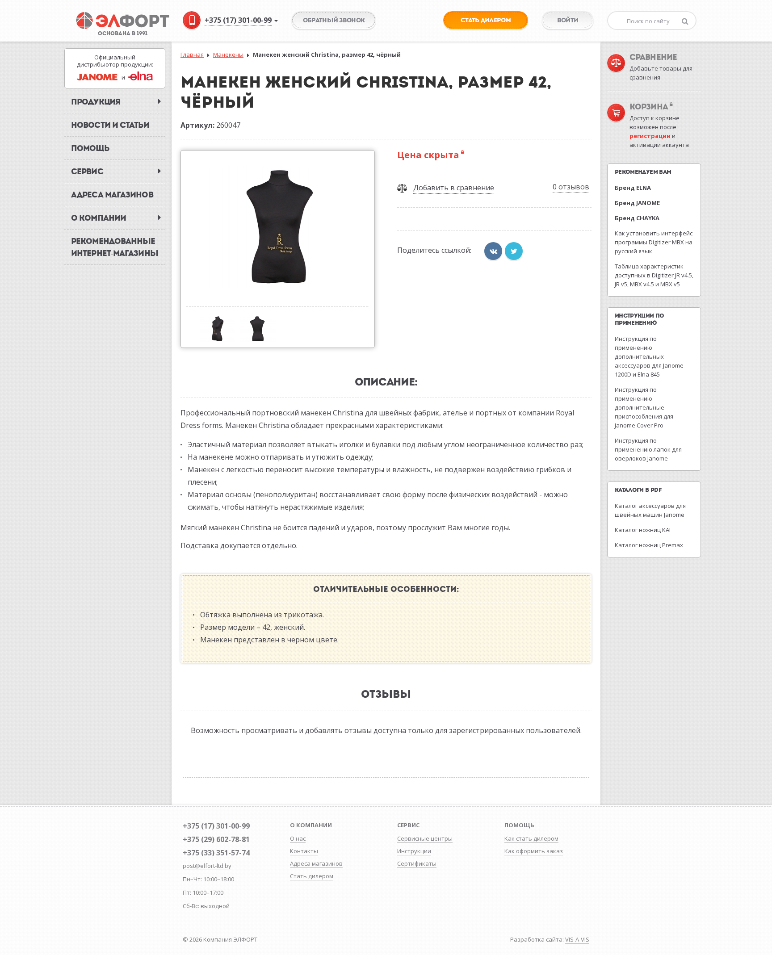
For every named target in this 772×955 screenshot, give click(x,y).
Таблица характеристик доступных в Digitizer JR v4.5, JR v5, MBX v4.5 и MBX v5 (654, 275)
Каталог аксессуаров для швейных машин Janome (650, 510)
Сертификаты (416, 863)
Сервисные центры (425, 838)
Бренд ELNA (633, 188)
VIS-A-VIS (577, 939)
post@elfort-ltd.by (207, 866)
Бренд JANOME (637, 203)
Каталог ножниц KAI (643, 530)
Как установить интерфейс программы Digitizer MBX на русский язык (653, 242)
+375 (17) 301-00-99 (216, 826)
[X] (514, 251)
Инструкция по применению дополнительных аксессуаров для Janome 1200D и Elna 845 (649, 356)
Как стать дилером (531, 838)
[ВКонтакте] (493, 251)
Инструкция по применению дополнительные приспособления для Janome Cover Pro (644, 407)
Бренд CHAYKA (637, 218)
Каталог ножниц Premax (649, 545)
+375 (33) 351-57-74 (216, 853)
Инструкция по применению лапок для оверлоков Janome (648, 449)
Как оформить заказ (533, 851)
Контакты (304, 851)
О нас (298, 838)
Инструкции (414, 851)
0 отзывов (571, 187)
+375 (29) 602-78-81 (216, 839)
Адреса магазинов (316, 863)
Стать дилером (311, 876)
